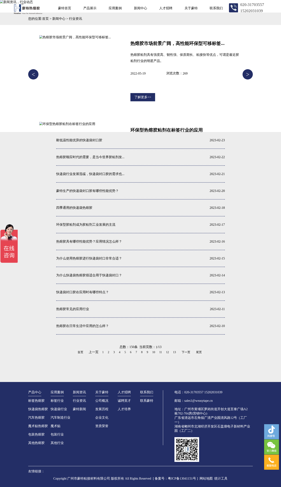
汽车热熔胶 (36, 417)
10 (153, 352)
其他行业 (57, 443)
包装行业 (57, 434)
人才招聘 (165, 8)
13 (174, 352)
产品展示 (89, 8)
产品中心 (34, 392)
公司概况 (101, 400)
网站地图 (206, 478)
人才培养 (124, 409)
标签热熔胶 (36, 400)
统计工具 (221, 478)
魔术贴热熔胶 (38, 426)
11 (160, 352)
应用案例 (115, 8)
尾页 (199, 352)
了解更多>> (142, 97)
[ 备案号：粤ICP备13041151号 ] (175, 478)
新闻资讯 (79, 392)
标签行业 (57, 400)
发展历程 (101, 409)
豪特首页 (64, 8)
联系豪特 (146, 400)
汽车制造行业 (60, 417)
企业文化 (101, 417)
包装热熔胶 (36, 434)
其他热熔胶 (36, 443)
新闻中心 (140, 8)
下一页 (186, 352)
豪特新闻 (79, 409)
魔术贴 (55, 426)
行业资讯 (75, 18)
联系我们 (216, 8)
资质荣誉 (101, 426)
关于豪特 (191, 8)
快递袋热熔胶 (38, 409)
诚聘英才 (124, 400)
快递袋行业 (59, 409)
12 (167, 352)
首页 (45, 18)
